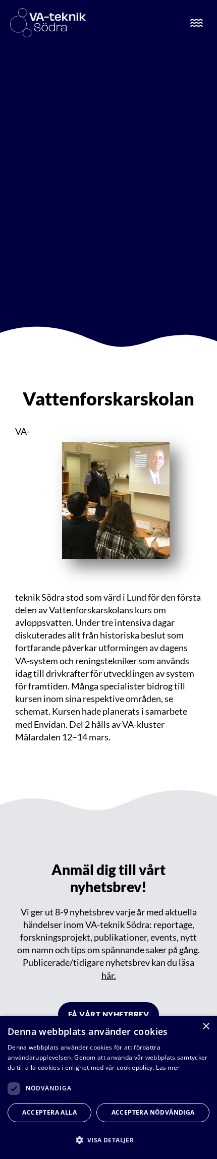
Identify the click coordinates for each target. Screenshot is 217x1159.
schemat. (33, 711)
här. (108, 975)
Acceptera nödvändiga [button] (153, 1112)
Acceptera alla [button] (49, 1112)
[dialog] (108, 1087)
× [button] (205, 1026)
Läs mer (168, 1067)
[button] (108, 1140)
